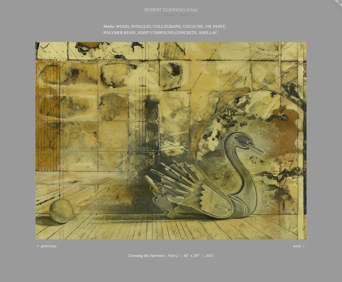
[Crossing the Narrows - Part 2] (170, 140)
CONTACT (170, 15)
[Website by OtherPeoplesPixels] (335, 7)
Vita (193, 15)
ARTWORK (153, 15)
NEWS (184, 15)
